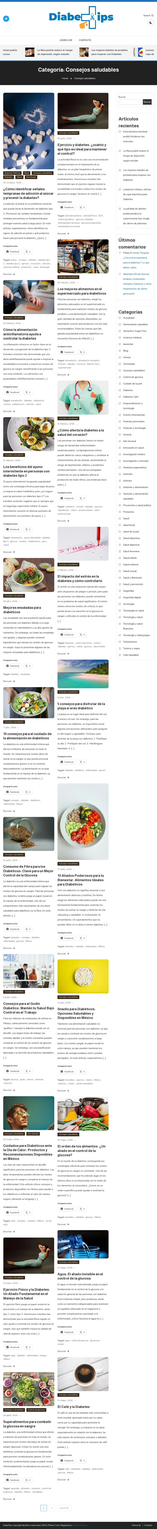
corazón (79, 506)
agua (67, 1340)
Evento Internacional (134, 415)
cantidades (75, 1469)
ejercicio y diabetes (84, 219)
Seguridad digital (132, 597)
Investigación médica (134, 454)
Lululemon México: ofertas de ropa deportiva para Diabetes (137, 194)
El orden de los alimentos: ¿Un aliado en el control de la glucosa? (81, 1150)
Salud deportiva (131, 538)
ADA (100, 215)
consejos (23, 260)
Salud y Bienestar (132, 577)
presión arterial (85, 510)
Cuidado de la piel (132, 383)
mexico (30, 1079)
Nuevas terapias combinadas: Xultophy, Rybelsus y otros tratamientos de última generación (137, 283)
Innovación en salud (133, 447)
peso (44, 541)
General (127, 434)
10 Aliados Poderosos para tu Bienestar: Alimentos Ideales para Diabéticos (80, 880)
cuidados (31, 1221)
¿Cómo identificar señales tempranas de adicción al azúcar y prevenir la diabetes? (28, 193)
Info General (33, 1133)
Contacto (85, 40)
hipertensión (63, 510)
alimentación (71, 360)
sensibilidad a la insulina (69, 226)
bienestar (69, 643)
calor (13, 1221)
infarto (74, 510)
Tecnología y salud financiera (133, 626)
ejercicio (25, 263)
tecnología (31, 177)
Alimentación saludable (135, 324)
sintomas (8, 1083)
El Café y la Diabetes (73, 1407)
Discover (7, 274)
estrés (79, 646)
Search (147, 15)
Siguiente (64, 1508)
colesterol (69, 506)
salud (35, 267)
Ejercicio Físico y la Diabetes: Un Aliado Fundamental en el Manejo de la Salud (26, 1294)
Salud (19, 177)
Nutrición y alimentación (135, 487)
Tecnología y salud (133, 617)
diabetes (32, 260)
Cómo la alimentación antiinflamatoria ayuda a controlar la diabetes (22, 334)
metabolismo (18, 404)
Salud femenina (131, 551)
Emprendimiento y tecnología (132, 406)
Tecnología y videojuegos (136, 635)
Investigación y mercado (136, 461)
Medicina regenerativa (134, 467)
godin (22, 1079)
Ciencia (126, 357)
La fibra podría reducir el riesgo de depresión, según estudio (42, 52)
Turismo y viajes (131, 648)
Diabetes (8, 177)
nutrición (46, 263)
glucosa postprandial (91, 223)
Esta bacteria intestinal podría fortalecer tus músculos (135, 136)
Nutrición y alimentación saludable (135, 496)
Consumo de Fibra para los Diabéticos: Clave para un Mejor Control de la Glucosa (28, 871)
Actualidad (128, 318)
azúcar (14, 260)
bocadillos (70, 1080)
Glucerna (81, 364)
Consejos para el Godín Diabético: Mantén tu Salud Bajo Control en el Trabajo (28, 1008)
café (67, 1469)
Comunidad (129, 364)
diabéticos (79, 770)
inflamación (39, 400)
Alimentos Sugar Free (134, 331)
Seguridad (128, 591)
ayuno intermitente (32, 537)
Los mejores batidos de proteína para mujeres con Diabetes (97, 52)
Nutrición (127, 474)
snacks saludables (84, 1083)
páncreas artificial (11, 267)
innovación (35, 263)
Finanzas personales (134, 421)
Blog (27, 173)
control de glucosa (79, 1340)
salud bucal (129, 525)
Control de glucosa (36, 1410)
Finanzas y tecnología (134, 428)
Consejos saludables (42, 173)
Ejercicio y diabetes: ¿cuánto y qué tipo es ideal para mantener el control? (82, 149)
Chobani (61, 364)
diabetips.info (130, 274)
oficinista (39, 1079)
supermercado (64, 367)
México (19, 804)
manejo (43, 1355)
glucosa (98, 506)
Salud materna (130, 564)
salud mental (99, 646)
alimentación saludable (88, 360)
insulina (7, 404)
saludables (37, 1492)
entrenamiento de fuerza (69, 223)
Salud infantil (130, 558)
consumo (36, 1488)
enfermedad (91, 770)
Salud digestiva (131, 544)
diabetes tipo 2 (13, 263)
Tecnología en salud (133, 610)
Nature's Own (93, 364)
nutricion (127, 480)
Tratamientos (130, 642)
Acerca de (66, 40)
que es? (102, 770)
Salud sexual (130, 571)
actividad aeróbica (73, 215)
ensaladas (25, 674)
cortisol (97, 643)
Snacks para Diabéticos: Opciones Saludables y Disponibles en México (76, 1013)
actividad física (90, 215)
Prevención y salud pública (137, 505)
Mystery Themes (79, 1525)
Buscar (122, 97)
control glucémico (66, 219)
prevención (26, 267)
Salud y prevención (133, 584)
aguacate (15, 1488)
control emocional (83, 643)
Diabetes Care (130, 397)
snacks (71, 1083)
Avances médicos (12, 173)
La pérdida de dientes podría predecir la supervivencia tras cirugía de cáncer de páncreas (136, 216)
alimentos (69, 946)
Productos (128, 512)
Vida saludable (131, 655)
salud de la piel (131, 531)
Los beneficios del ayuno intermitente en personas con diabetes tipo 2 (26, 471)
